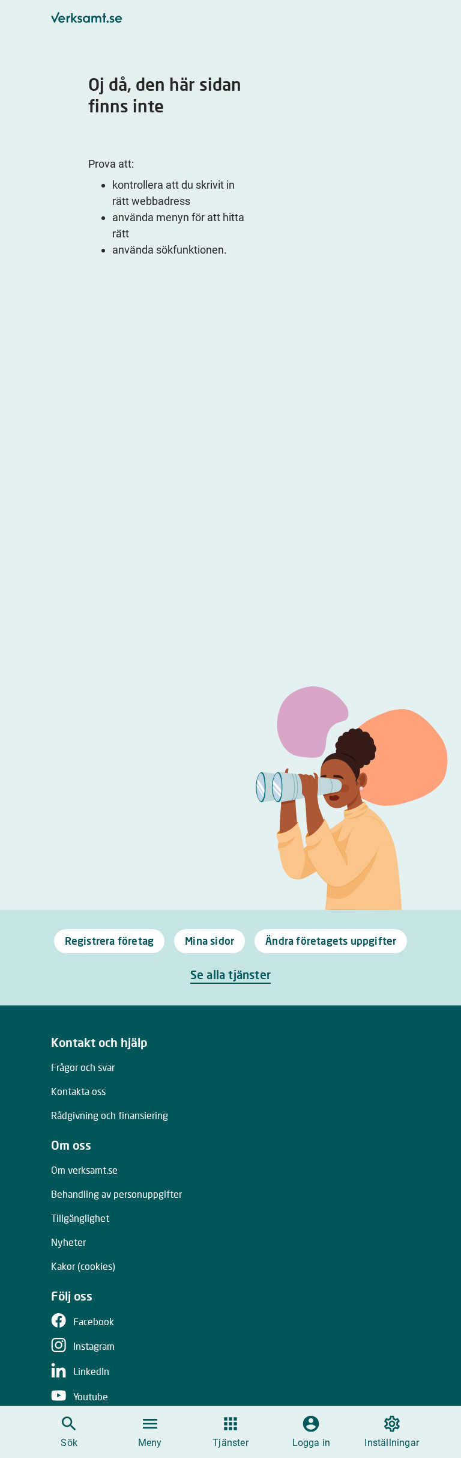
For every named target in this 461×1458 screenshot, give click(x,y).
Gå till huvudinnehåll (291, 13)
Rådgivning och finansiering (109, 1115)
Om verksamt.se (84, 1170)
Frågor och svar (83, 1067)
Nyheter (68, 1242)
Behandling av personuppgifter (116, 1194)
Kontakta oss (78, 1091)
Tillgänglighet (80, 1218)
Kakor (83, 1266)
